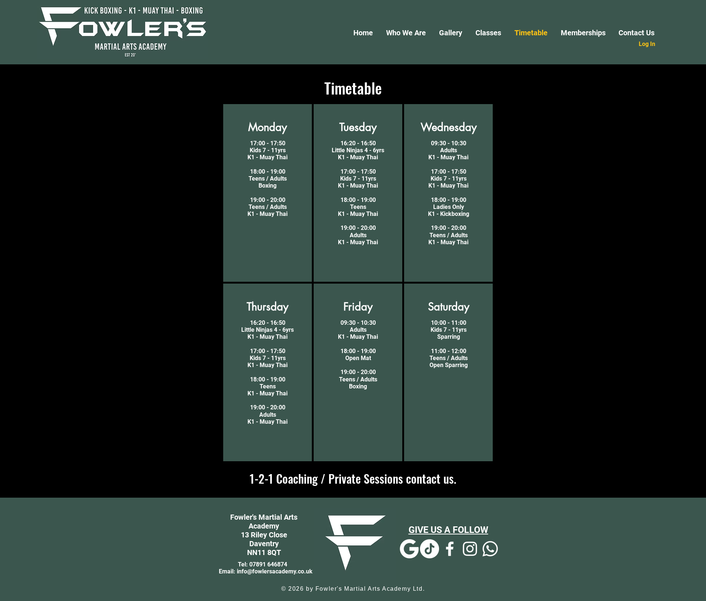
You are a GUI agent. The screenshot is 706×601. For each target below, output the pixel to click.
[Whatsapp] (490, 548)
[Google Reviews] (409, 548)
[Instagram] (469, 548)
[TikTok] (429, 548)
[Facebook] (449, 548)
